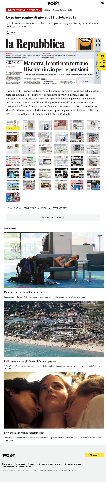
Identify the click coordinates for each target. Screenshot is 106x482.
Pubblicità (20, 464)
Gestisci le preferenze (50, 464)
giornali (18, 208)
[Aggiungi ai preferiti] (21, 32)
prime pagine (30, 208)
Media (47, 10)
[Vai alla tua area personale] (102, 3)
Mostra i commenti (53, 217)
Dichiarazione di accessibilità (16, 466)
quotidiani (43, 208)
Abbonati (94, 455)
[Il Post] (53, 3)
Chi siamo (7, 464)
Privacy (32, 464)
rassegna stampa (59, 208)
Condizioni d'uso (73, 464)
